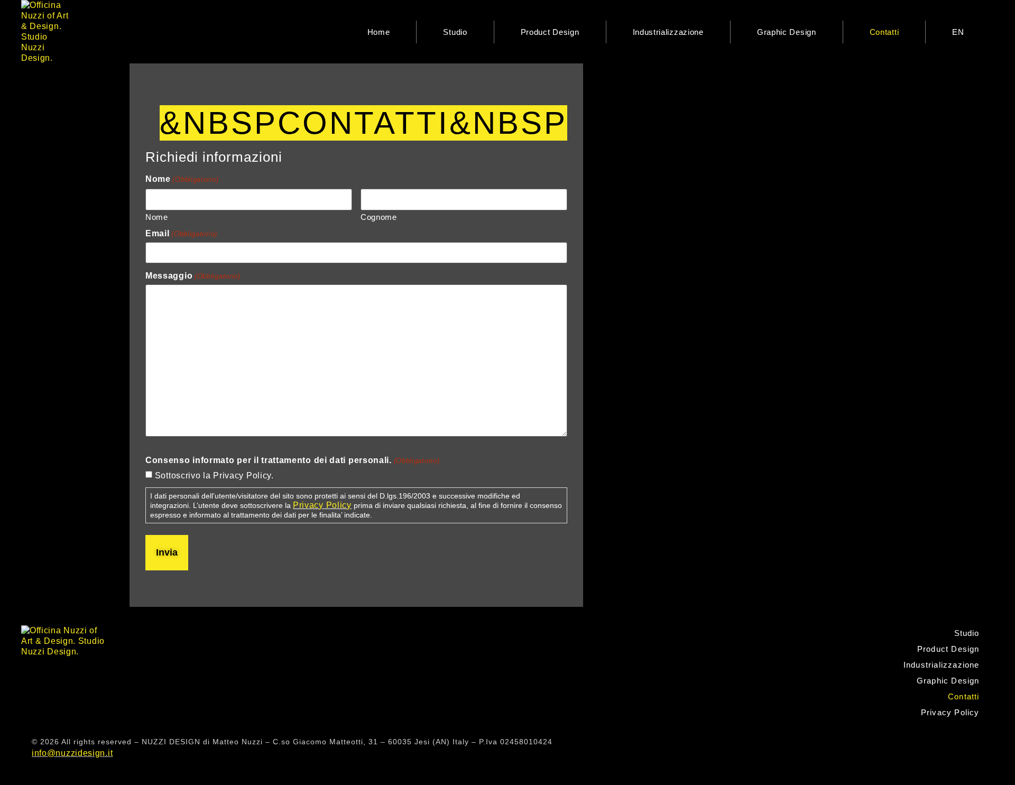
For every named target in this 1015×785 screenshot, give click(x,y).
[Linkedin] (971, 742)
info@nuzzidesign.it (72, 753)
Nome (156, 217)
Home (378, 31)
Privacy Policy (322, 505)
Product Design (550, 31)
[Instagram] (946, 742)
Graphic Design (786, 31)
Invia (167, 552)
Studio (455, 31)
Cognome (379, 217)
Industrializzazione (668, 31)
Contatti (884, 31)
